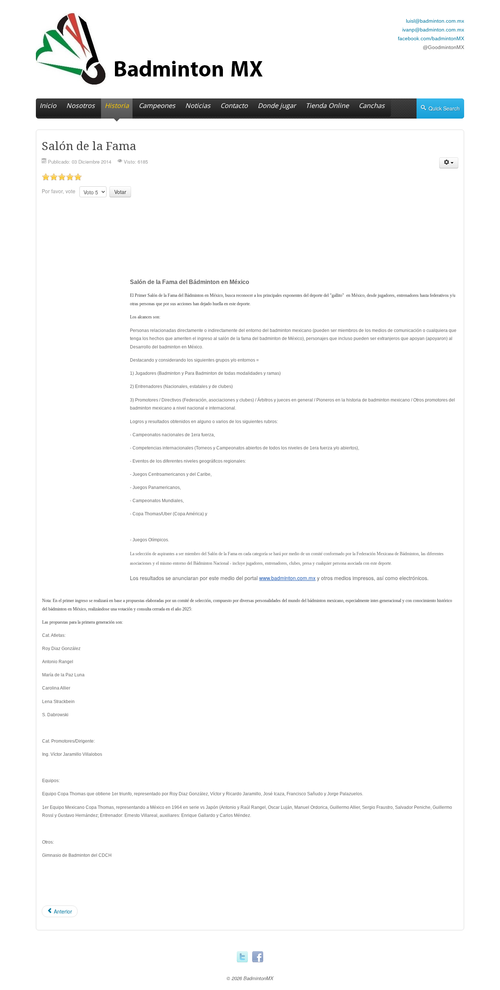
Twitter (242, 957)
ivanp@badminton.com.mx (433, 30)
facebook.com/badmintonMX (431, 38)
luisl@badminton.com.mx (435, 21)
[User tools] (448, 162)
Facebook (258, 957)
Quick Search (444, 108)
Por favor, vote (58, 191)
